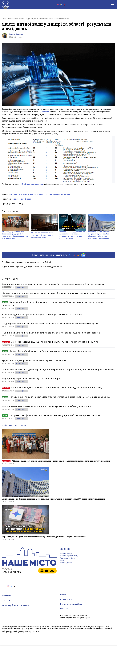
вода (14, 199)
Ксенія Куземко (16, 34)
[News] (61, 5)
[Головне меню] (112, 5)
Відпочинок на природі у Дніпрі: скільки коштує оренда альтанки (32, 266)
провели (45, 111)
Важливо (7, 18)
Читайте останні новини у (56, 255)
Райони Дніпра (66, 563)
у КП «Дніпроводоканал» (31, 184)
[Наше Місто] (5, 4)
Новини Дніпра (28, 194)
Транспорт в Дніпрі (67, 558)
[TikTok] (64, 5)
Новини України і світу (69, 556)
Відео (62, 560)
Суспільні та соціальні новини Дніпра (52, 194)
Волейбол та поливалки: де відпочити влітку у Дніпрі (26, 262)
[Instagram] (58, 5)
